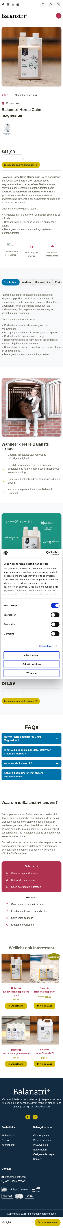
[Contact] (19, 4)
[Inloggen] (51, 5)
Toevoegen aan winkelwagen (19, 165)
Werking (26, 282)
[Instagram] (9, 4)
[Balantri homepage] (31, 1091)
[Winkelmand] (58, 5)
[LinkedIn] (13, 4)
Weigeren (31, 673)
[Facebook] (4, 4)
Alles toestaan (31, 655)
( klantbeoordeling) (26, 95)
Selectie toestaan (31, 664)
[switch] (55, 614)
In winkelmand (49, 1222)
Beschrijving (10, 282)
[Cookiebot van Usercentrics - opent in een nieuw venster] (46, 553)
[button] (58, 16)
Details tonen (46, 646)
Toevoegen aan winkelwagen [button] (16, 1006)
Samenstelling (42, 282)
